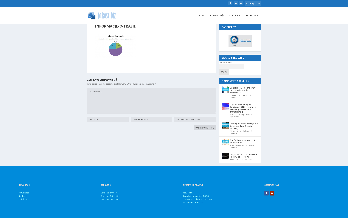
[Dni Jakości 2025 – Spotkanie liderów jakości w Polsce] (225, 156)
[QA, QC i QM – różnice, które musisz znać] (225, 142)
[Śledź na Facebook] (266, 193)
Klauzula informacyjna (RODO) (196, 196)
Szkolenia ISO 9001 (109, 192)
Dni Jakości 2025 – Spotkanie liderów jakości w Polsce (243, 155)
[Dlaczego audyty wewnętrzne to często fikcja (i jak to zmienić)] (225, 125)
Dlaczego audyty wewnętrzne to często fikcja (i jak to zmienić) (244, 126)
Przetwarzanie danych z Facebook (198, 199)
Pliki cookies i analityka (193, 202)
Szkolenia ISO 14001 (110, 196)
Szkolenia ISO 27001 (110, 199)
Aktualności (217, 16)
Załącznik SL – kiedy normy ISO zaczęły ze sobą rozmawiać (243, 90)
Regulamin (187, 192)
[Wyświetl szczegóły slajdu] (240, 40)
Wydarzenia (234, 117)
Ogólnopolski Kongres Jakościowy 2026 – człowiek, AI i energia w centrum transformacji (243, 108)
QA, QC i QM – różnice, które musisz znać (243, 141)
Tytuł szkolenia (225, 62)
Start (202, 16)
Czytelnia (234, 16)
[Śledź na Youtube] (272, 193)
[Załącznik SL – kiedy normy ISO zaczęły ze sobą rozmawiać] (225, 89)
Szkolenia (250, 16)
